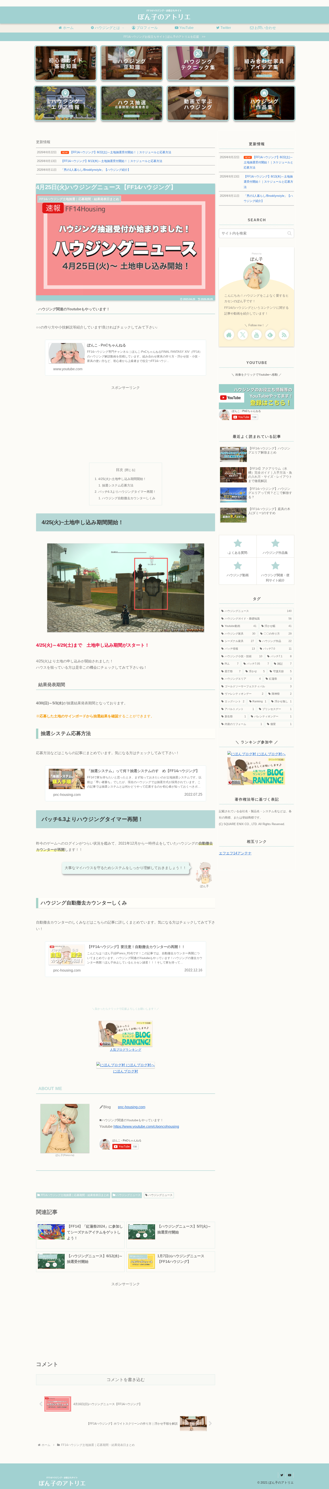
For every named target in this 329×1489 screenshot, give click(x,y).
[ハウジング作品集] (264, 103)
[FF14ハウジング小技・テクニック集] (198, 63)
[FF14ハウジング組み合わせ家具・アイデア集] (264, 63)
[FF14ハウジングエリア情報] (65, 103)
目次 (119, 470)
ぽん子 (256, 259)
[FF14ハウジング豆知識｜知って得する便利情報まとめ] (131, 63)
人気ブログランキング (125, 1049)
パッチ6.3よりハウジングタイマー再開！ (127, 491)
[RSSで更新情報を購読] (284, 335)
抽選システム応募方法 (117, 485)
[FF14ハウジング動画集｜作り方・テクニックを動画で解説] (198, 103)
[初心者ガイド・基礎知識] (65, 63)
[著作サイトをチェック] (229, 335)
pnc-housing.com (131, 1107)
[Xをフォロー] (243, 335)
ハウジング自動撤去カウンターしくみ (128, 498)
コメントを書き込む (126, 1379)
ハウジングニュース (128, 1195)
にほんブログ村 (125, 1071)
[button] (289, 233)
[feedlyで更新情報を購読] (270, 335)
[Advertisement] (125, 422)
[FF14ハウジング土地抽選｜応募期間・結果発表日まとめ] (131, 103)
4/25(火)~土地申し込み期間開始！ (122, 479)
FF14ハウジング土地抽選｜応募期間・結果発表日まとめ (75, 1195)
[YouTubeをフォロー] (257, 335)
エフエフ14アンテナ (235, 853)
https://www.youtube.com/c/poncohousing (146, 1126)
